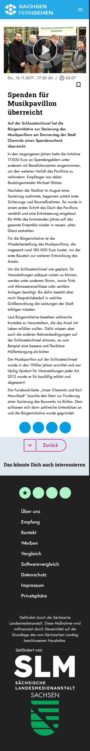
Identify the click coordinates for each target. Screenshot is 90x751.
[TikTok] (65, 493)
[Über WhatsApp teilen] (52, 427)
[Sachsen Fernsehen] (29, 9)
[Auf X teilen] (38, 427)
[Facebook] (38, 493)
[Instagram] (52, 493)
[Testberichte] (25, 493)
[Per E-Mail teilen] (65, 427)
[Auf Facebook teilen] (25, 427)
